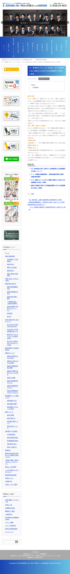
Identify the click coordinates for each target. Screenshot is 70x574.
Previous (2, 22)
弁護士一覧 (8, 47)
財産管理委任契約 (12, 437)
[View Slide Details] (35, 23)
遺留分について (10, 353)
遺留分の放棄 (11, 377)
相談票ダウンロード (66, 47)
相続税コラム (32, 47)
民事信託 (8, 450)
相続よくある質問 (10, 467)
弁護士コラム (27, 47)
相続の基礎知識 (10, 256)
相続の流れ (10, 264)
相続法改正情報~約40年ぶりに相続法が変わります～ (12, 455)
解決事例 (37, 47)
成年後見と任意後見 (11, 431)
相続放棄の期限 (12, 404)
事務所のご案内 (10, 511)
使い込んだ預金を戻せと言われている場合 (12, 343)
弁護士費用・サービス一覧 (13, 47)
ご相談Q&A (56, 47)
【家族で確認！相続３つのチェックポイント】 (12, 462)
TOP (17, 59)
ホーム (3, 47)
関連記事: (36, 87)
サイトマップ (9, 532)
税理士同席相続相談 (51, 47)
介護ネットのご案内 (11, 484)
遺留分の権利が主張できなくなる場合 (12, 372)
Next (68, 22)
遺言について (9, 412)
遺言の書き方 (11, 418)
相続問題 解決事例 (44, 78)
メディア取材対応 (10, 525)
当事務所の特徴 (18, 47)
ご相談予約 (61, 47)
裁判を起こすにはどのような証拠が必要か (12, 336)
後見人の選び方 (12, 447)
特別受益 (10, 313)
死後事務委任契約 (12, 441)
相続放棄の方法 (12, 400)
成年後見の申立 (12, 444)
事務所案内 (47, 47)
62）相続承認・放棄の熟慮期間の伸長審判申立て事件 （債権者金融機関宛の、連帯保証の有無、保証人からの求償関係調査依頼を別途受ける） (46, 202)
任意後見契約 (11, 434)
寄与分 (9, 316)
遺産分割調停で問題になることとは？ (12, 308)
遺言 (32, 194)
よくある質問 (23, 47)
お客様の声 (42, 47)
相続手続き (10, 270)
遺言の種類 (10, 415)
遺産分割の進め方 (10, 283)
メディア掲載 (9, 522)
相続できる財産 (12, 267)
